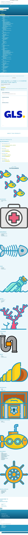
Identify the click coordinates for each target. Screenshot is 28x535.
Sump (3, 17)
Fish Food (4, 34)
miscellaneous (4, 489)
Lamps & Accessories (6, 21)
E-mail (1, 507)
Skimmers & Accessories (7, 22)
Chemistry (4, 39)
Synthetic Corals (6, 37)
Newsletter (5, 70)
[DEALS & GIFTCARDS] (14, 418)
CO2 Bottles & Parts (12, 88)
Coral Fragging (5, 26)
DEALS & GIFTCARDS (5, 419)
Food (2, 33)
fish (3, 18)
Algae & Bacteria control (7, 30)
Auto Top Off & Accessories (7, 54)
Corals (4, 19)
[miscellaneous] (14, 488)
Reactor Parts (22, 88)
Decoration (3, 64)
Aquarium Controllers (6, 53)
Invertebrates (5, 48)
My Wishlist (3, 530)
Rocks (4, 36)
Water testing (5, 67)
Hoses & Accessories (6, 32)
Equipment (3, 20)
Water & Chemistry (4, 38)
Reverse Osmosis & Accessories (8, 23)
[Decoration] (14, 385)
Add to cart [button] (7, 146)
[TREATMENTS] (14, 229)
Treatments (3, 56)
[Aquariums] (14, 197)
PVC (3, 31)
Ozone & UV (4, 25)
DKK (4, 532)
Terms (4, 42)
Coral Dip (4, 57)
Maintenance (5, 27)
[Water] (14, 297)
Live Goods (3, 46)
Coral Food (5, 62)
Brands (3, 43)
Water (1, 298)
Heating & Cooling (6, 51)
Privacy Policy (3, 526)
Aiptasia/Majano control (7, 28)
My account (3, 527)
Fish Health (5, 29)
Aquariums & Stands (6, 45)
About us (4, 41)
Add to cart (3, 87)
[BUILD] (8, 352)
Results (1, 9)
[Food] (14, 264)
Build (2, 59)
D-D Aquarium (16, 88)
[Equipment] (14, 450)
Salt (3, 68)
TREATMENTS (3, 231)
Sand (3, 65)
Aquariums (3, 16)
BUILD (1, 354)
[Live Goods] (14, 330)
